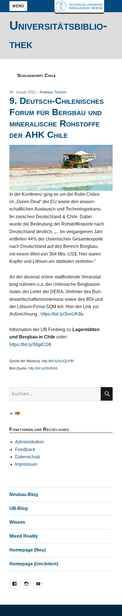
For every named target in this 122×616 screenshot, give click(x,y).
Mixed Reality (23, 536)
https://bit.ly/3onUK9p (62, 314)
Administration (29, 441)
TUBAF (79, 6)
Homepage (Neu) (27, 550)
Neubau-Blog (23, 494)
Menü (18, 6)
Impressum (26, 464)
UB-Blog (18, 508)
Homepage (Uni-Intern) (33, 563)
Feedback (25, 449)
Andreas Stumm (53, 92)
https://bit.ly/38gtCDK (30, 344)
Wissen (17, 522)
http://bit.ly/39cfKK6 (43, 368)
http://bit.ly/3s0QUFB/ (58, 361)
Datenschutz (27, 456)
